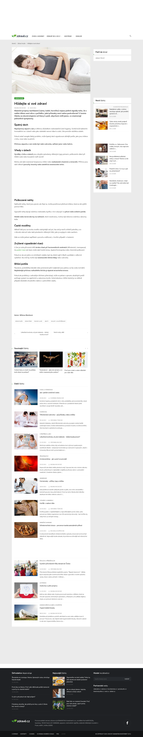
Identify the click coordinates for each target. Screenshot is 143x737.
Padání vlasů (38, 321)
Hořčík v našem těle (47, 503)
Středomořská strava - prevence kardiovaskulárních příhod (61, 525)
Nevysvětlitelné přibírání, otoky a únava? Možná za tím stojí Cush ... (119, 159)
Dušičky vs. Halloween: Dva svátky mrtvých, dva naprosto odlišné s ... (119, 146)
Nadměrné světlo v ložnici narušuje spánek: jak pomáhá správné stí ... (119, 111)
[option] (26, 363)
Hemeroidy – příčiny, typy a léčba (52, 481)
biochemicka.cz (112, 689)
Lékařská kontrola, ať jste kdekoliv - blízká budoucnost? (60, 437)
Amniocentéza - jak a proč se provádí (53, 459)
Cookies (31, 734)
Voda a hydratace (46, 390)
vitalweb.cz (96, 689)
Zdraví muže (21, 43)
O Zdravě (15, 734)
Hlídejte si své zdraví (33, 43)
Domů (14, 43)
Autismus (43, 583)
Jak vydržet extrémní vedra (49, 392)
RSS (58, 734)
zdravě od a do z (54, 36)
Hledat (127, 679)
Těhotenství (44, 456)
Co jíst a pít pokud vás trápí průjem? (23, 697)
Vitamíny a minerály (46, 500)
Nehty (46, 321)
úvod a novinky (38, 36)
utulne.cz (104, 689)
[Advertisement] (71, 16)
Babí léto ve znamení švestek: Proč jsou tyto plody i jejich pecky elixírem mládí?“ (78, 703)
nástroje (68, 36)
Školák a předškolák (47, 561)
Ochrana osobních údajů (45, 734)
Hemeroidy (43, 478)
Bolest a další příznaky (58, 321)
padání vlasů (21, 250)
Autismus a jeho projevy (48, 586)
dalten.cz (112, 691)
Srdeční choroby (46, 522)
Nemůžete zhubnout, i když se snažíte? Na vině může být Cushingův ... (119, 183)
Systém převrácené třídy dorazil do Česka (55, 564)
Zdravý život (100, 58)
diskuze (79, 36)
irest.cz (106, 691)
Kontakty (23, 734)
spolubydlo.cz (122, 689)
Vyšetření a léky (45, 434)
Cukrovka (43, 412)
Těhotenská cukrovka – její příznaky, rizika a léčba (57, 415)
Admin (63, 734)
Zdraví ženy (28, 321)
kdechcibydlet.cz (98, 691)
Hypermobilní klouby (47, 608)
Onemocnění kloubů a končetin (51, 605)
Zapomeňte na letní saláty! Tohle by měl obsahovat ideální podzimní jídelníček (78, 679)
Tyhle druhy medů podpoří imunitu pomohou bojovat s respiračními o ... (118, 124)
